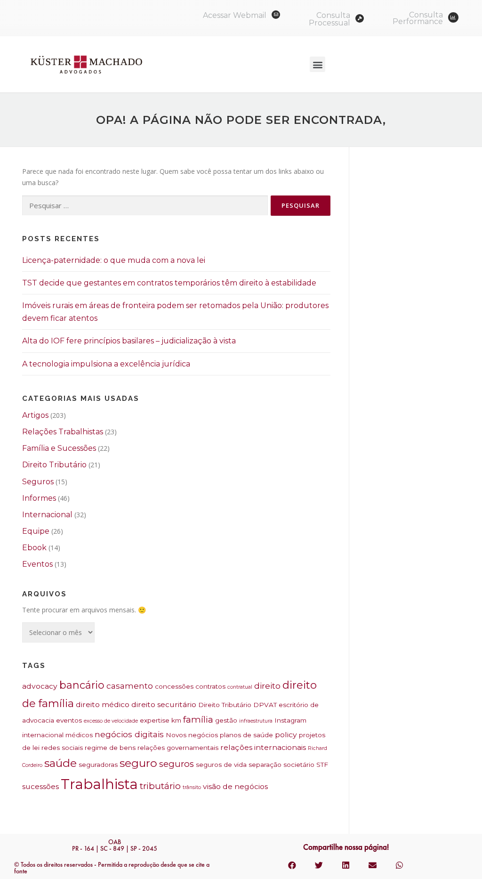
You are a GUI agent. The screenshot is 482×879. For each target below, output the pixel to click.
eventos (69, 720)
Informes (39, 498)
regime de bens (110, 747)
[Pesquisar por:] (145, 205)
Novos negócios (192, 735)
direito (267, 686)
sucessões (40, 786)
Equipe (35, 531)
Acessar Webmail (234, 15)
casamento (129, 686)
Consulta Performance (418, 18)
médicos (79, 735)
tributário (160, 786)
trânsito (192, 787)
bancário (81, 685)
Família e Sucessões (59, 448)
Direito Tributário (54, 464)
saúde (60, 763)
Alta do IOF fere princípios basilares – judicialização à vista (129, 340)
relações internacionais (263, 747)
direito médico (102, 704)
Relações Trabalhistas (62, 431)
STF (322, 764)
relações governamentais (177, 747)
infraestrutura (256, 721)
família (198, 719)
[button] (317, 64)
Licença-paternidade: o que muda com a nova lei (113, 260)
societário (298, 764)
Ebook (34, 547)
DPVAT (265, 704)
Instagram (290, 720)
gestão (226, 720)
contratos (210, 686)
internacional (43, 735)
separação (265, 764)
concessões (174, 686)
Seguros (38, 481)
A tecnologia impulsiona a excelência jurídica (106, 363)
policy (286, 734)
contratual (239, 687)
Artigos (35, 415)
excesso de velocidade (111, 721)
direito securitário (163, 704)
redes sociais (62, 747)
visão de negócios (235, 786)
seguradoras (98, 764)
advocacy (39, 686)
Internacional (47, 514)
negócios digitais (129, 734)
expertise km (160, 720)
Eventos (37, 564)
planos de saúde (246, 735)
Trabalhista (99, 784)
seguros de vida (221, 764)
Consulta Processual (329, 19)
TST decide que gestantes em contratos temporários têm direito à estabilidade (169, 282)
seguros (176, 763)
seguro (138, 763)
